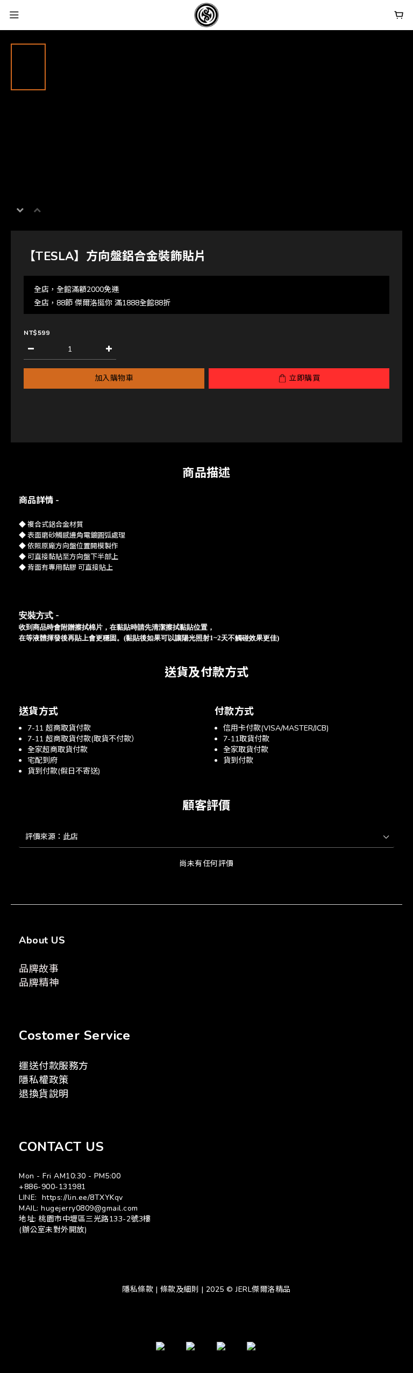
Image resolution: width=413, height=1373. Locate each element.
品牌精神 (39, 982)
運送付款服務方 (54, 1066)
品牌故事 (39, 968)
